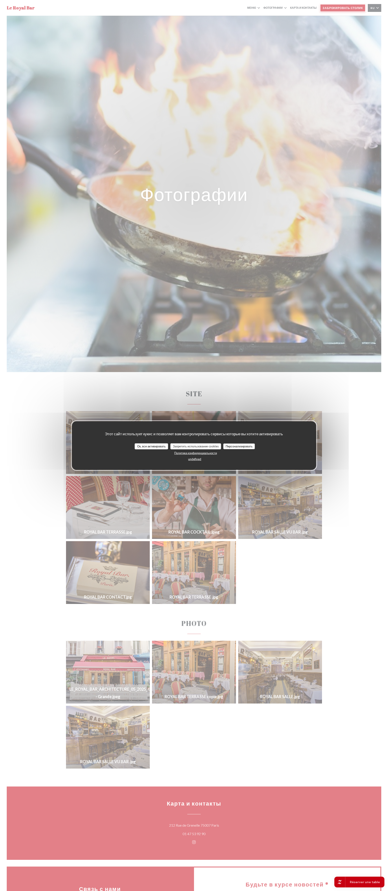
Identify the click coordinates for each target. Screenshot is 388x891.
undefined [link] (194, 459)
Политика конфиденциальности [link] (195, 453)
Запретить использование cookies (196, 446)
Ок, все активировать (151, 446)
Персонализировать (239, 446)
